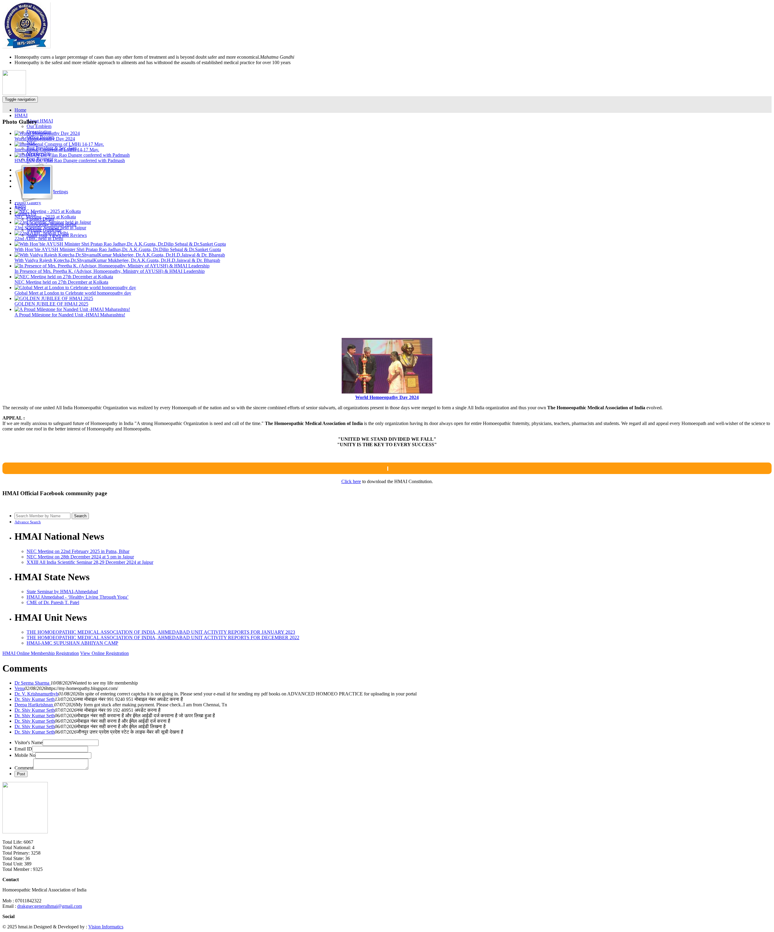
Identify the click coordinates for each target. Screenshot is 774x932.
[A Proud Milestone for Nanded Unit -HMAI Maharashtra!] (72, 309)
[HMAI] (26, 46)
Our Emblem (39, 126)
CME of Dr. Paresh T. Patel (53, 602)
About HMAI (40, 120)
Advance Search (28, 522)
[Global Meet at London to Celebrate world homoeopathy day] (75, 287)
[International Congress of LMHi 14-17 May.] (59, 144)
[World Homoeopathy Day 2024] (47, 133)
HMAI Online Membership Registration (40, 653)
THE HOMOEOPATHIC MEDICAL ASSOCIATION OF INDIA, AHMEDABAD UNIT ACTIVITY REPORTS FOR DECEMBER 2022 (163, 637)
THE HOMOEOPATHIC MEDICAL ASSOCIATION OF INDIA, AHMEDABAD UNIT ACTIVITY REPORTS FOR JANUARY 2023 (161, 632)
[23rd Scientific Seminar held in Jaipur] (53, 222)
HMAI (21, 115)
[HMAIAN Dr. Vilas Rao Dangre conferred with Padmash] (72, 155)
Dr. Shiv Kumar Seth (35, 699)
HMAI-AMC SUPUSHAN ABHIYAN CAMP (72, 643)
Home (20, 110)
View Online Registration (104, 653)
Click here (351, 481)
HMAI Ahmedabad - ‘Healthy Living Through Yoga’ (77, 597)
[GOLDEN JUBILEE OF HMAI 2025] (54, 298)
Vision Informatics (105, 926)
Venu (19, 688)
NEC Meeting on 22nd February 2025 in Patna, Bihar (78, 551)
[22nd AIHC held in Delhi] (41, 233)
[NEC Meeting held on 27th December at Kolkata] (64, 276)
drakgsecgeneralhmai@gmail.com (49, 906)
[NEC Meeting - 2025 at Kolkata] (48, 211)
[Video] (34, 200)
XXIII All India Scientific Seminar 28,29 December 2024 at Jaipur (90, 562)
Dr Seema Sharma (32, 682)
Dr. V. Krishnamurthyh (36, 693)
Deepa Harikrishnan (34, 704)
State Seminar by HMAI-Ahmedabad (62, 591)
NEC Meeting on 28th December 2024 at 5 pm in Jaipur (80, 556)
